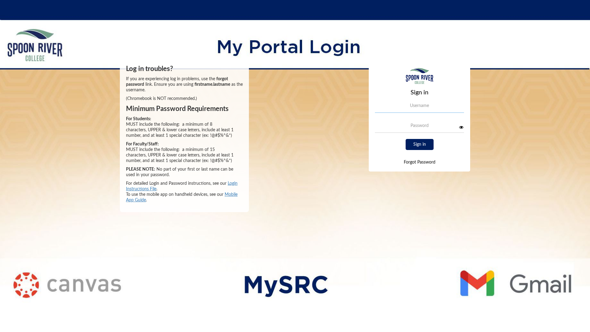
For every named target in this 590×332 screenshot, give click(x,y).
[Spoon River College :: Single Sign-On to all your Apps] (419, 78)
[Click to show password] (461, 127)
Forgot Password (419, 162)
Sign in (419, 144)
